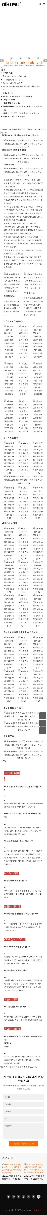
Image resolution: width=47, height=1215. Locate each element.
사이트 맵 (37, 1210)
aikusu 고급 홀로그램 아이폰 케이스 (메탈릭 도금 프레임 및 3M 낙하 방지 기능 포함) (12, 1178)
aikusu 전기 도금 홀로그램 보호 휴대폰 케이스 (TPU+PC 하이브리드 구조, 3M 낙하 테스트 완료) (34, 1178)
